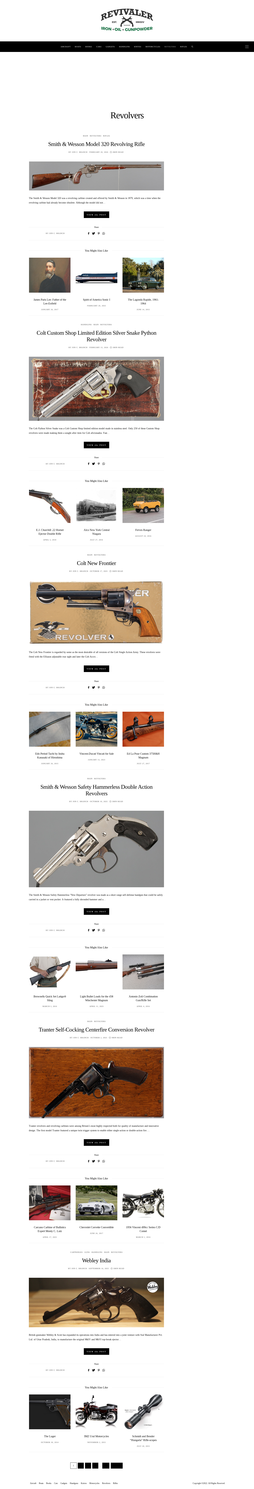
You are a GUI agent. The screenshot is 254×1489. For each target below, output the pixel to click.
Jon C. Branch (79, 152)
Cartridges (76, 1252)
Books (88, 47)
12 (106, 1465)
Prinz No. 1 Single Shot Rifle (143, 1436)
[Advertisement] (127, 78)
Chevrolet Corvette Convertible (50, 1227)
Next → (116, 1465)
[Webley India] (96, 1302)
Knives (137, 47)
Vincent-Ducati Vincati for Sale (50, 753)
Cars (99, 47)
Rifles (183, 47)
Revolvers (170, 47)
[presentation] (36, 281)
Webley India (96, 1260)
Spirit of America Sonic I (49, 299)
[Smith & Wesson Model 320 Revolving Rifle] (96, 175)
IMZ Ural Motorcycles (49, 1436)
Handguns (124, 47)
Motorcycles (152, 47)
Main (85, 136)
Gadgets (110, 47)
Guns (87, 1252)
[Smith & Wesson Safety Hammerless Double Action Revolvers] (96, 849)
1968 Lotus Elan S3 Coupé (143, 996)
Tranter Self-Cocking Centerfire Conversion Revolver (96, 1029)
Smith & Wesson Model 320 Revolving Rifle (96, 144)
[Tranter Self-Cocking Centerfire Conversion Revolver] (96, 1082)
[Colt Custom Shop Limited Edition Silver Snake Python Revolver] (96, 389)
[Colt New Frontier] (96, 612)
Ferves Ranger (96, 529)
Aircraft (66, 47)
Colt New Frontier (96, 563)
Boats (78, 47)
